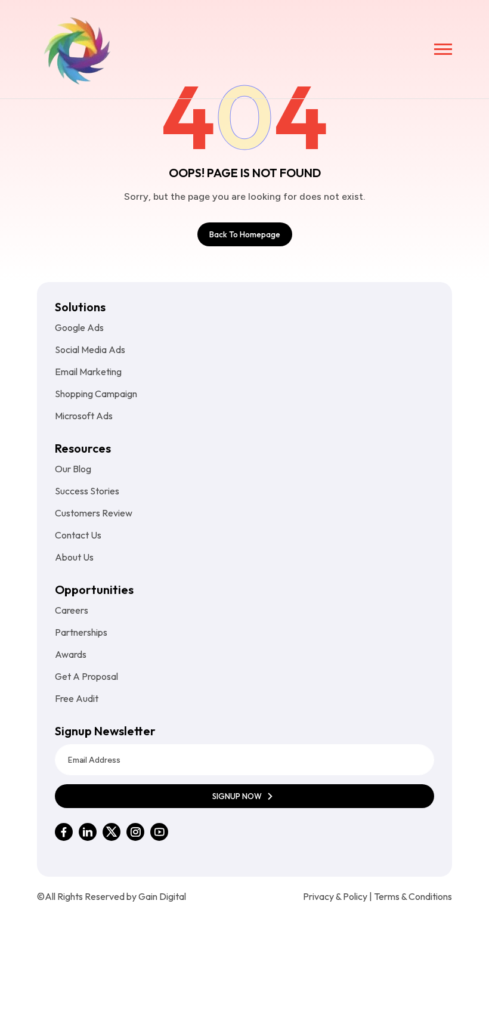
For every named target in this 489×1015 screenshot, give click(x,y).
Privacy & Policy (335, 896)
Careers (71, 610)
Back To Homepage (244, 234)
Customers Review (93, 513)
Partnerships (81, 632)
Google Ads (79, 327)
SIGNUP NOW (238, 796)
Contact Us (78, 535)
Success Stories (87, 491)
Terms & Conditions (413, 896)
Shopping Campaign (96, 394)
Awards (70, 654)
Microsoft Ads (84, 416)
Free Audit (76, 698)
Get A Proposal (86, 676)
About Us (74, 557)
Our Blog (73, 469)
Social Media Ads (90, 349)
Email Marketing (88, 371)
